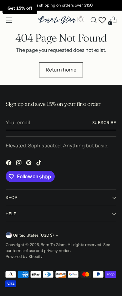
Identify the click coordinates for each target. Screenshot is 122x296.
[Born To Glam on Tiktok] (39, 164)
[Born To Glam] (61, 20)
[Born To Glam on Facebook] (9, 164)
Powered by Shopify (24, 256)
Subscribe (104, 122)
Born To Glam (53, 244)
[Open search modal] (93, 20)
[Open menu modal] (9, 20)
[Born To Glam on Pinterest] (29, 164)
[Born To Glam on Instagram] (19, 164)
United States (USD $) (33, 235)
